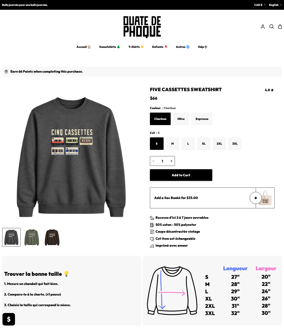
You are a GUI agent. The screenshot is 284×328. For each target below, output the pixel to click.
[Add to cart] (256, 198)
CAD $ (258, 4)
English (274, 4)
